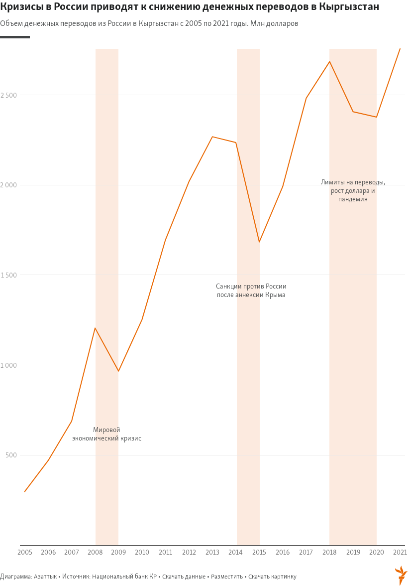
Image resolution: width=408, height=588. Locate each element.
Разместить (227, 577)
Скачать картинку (272, 577)
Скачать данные (183, 577)
